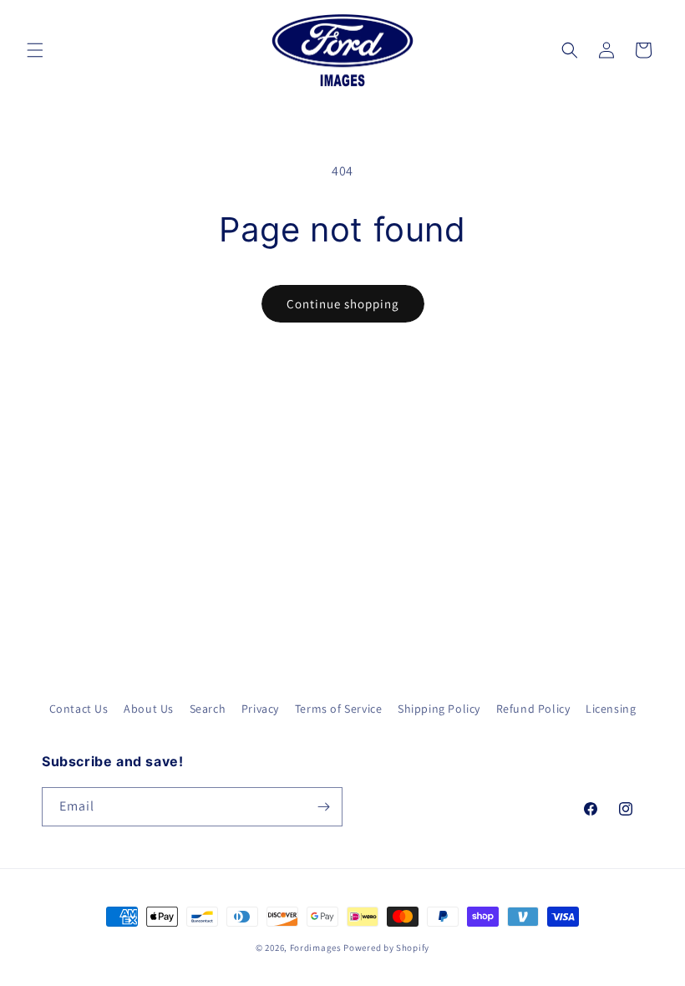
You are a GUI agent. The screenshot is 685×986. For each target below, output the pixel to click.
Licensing (611, 708)
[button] (35, 50)
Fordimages (316, 947)
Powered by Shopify (386, 947)
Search (208, 708)
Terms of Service (339, 708)
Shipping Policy (439, 708)
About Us (149, 708)
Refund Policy (533, 708)
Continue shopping (343, 304)
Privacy (260, 708)
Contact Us (79, 708)
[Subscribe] (323, 806)
